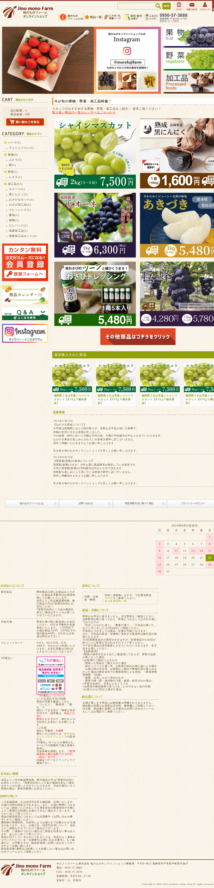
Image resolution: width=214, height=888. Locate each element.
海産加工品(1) (18, 230)
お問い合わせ (85, 503)
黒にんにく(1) (18, 194)
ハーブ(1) (14, 142)
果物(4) (13, 154)
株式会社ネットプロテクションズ (56, 735)
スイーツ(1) (17, 189)
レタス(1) (15, 177)
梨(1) (12, 164)
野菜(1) (13, 171)
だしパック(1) (18, 225)
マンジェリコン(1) (21, 147)
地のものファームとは (31, 503)
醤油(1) (14, 215)
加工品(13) (15, 183)
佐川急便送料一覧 (116, 601)
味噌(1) (14, 220)
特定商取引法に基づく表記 (139, 503)
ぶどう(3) (15, 159)
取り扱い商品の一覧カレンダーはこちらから (84, 112)
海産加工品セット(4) (23, 235)
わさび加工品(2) (20, 204)
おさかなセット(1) (21, 199)
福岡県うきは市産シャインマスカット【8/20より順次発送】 (72, 399)
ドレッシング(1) (20, 209)
